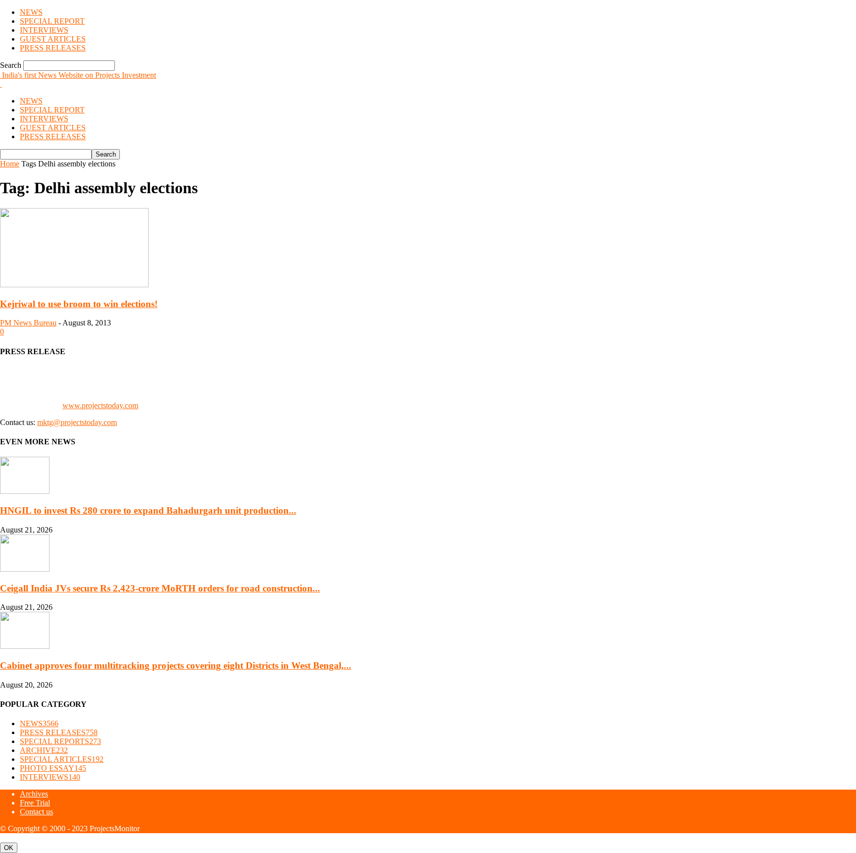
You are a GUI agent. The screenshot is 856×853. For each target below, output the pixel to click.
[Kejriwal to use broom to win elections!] (74, 284)
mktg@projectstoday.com (77, 422)
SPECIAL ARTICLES (62, 759)
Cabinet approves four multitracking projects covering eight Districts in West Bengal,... (175, 665)
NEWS (31, 12)
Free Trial (35, 803)
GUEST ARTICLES (53, 39)
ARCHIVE (44, 750)
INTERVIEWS (44, 30)
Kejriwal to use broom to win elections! (79, 304)
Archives (34, 794)
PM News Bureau (28, 323)
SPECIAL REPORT (52, 21)
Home (9, 164)
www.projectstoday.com (100, 405)
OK (8, 848)
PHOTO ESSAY (53, 768)
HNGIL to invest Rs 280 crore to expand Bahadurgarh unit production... (148, 510)
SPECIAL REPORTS (60, 741)
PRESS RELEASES (53, 48)
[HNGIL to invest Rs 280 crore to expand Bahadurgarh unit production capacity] (25, 491)
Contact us (36, 811)
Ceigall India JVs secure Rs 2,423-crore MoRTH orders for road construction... (160, 588)
